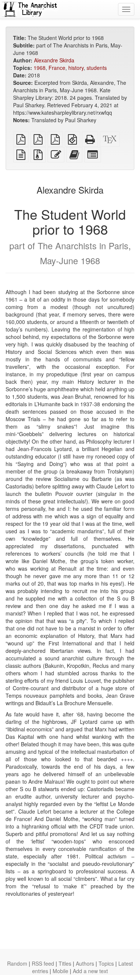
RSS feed (43, 963)
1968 (40, 67)
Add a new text (90, 971)
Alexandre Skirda (54, 60)
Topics (106, 963)
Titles (65, 963)
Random (17, 963)
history (76, 67)
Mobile (60, 971)
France (57, 67)
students (97, 67)
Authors (85, 963)
